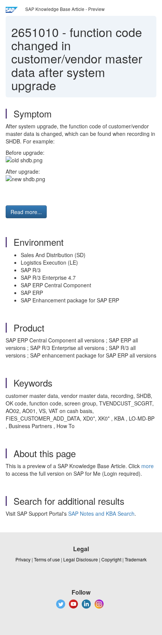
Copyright (111, 559)
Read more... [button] (26, 212)
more (147, 466)
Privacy (23, 559)
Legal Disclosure (80, 559)
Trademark (136, 559)
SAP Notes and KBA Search (101, 513)
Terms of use (47, 559)
